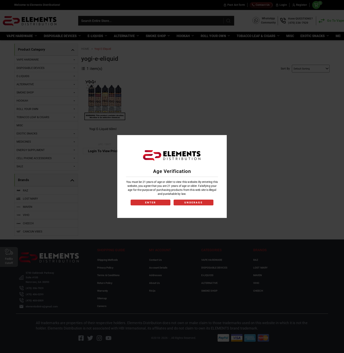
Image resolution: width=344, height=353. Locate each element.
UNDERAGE (193, 202)
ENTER (150, 202)
